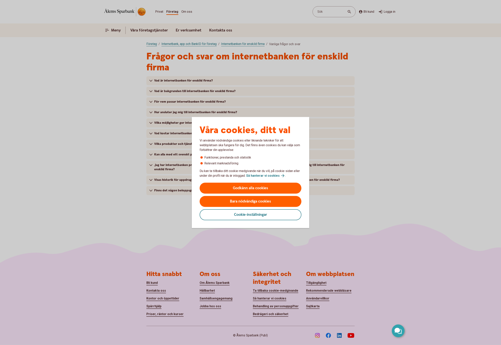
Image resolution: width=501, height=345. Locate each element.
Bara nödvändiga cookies (250, 201)
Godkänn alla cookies (250, 188)
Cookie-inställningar (250, 214)
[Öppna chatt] (398, 330)
